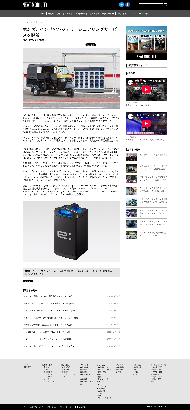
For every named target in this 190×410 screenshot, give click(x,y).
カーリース (48, 379)
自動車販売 (48, 372)
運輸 (100, 374)
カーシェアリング (50, 381)
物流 (100, 377)
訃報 (100, 396)
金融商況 (101, 391)
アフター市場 (81, 14)
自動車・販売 (54, 14)
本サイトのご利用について (34, 407)
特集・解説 (122, 14)
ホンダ (50, 271)
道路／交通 (102, 372)
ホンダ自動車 (60, 271)
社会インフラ (103, 379)
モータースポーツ (105, 398)
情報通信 (119, 370)
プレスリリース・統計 (139, 14)
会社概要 (82, 407)
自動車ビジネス (104, 367)
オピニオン (138, 374)
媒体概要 (27, 367)
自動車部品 (66, 367)
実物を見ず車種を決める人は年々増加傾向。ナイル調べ (72, 325)
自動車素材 (66, 370)
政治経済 (101, 389)
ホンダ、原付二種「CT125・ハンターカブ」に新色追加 (72, 346)
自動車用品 (84, 372)
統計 (154, 381)
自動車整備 (84, 367)
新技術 (118, 372)
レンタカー (48, 377)
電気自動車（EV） (36, 273)
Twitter (121, 4)
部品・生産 (67, 14)
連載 (136, 372)
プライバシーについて (67, 407)
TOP (43, 14)
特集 (136, 370)
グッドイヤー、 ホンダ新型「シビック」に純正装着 (72, 339)
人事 (100, 393)
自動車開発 (120, 367)
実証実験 (71, 271)
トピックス (102, 386)
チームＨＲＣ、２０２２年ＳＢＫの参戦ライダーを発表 (72, 303)
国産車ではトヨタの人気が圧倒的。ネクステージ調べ (72, 332)
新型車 (46, 367)
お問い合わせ (51, 407)
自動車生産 (66, 372)
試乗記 (46, 370)
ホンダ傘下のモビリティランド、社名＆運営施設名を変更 (72, 310)
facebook (127, 4)
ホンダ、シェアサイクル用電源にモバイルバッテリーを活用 (72, 318)
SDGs (43, 271)
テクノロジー (108, 14)
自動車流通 (48, 374)
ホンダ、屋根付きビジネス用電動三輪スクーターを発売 (72, 296)
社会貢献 (80, 271)
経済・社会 (94, 14)
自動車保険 (84, 379)
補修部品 (83, 370)
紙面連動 (137, 367)
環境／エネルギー (105, 370)
